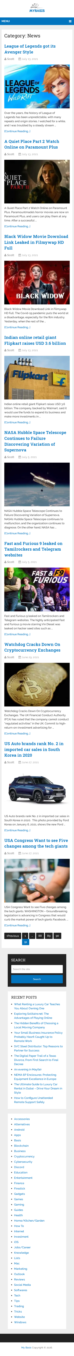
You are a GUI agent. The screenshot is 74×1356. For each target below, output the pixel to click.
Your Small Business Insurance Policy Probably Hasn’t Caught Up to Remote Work (38, 1037)
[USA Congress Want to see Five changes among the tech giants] (37, 881)
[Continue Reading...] (17, 131)
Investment (21, 1236)
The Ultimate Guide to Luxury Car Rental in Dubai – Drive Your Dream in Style (38, 1088)
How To (19, 1226)
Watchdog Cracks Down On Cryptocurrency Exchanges (32, 647)
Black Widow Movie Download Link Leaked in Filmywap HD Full (36, 242)
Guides (18, 1210)
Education (20, 1172)
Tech (17, 1295)
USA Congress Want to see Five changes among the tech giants (36, 843)
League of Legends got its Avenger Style (30, 49)
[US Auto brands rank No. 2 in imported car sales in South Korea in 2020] (37, 790)
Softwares (20, 1290)
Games (18, 1199)
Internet (19, 1231)
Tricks (18, 1311)
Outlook (19, 1274)
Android (19, 1129)
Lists (17, 1258)
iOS (16, 1242)
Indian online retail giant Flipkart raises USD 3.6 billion (35, 340)
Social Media (22, 1284)
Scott (10, 59)
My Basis (26, 1347)
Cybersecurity (23, 1161)
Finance (19, 1183)
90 (57, 935)
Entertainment (23, 1177)
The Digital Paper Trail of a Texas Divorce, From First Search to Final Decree (36, 1060)
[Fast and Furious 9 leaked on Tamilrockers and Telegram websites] (37, 589)
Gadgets (19, 1194)
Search (37, 979)
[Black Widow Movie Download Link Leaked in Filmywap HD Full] (37, 282)
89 (48, 935)
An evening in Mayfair (28, 1069)
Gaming (19, 1204)
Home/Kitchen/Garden (29, 1220)
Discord (19, 1167)
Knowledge (21, 1252)
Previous (13, 936)
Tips (17, 1301)
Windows (20, 1322)
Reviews (19, 1279)
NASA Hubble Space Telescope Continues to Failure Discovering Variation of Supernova (35, 441)
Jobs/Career (22, 1247)
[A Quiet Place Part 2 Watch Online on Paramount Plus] (37, 181)
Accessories (22, 1119)
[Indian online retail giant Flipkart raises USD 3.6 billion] (37, 377)
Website (19, 1317)
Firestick (19, 1188)
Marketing (20, 1268)
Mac (17, 1263)
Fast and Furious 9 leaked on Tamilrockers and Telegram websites (33, 549)
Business (20, 1151)
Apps (17, 1135)
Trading (19, 1306)
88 (40, 935)
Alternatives (22, 1124)
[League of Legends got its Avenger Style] (37, 86)
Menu (6, 21)
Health (18, 1215)
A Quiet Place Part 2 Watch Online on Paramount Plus (31, 144)
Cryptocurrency (24, 1156)
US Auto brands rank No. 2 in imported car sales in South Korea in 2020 (34, 749)
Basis (17, 1140)
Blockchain (21, 1145)
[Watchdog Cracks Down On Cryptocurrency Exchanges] (37, 684)
